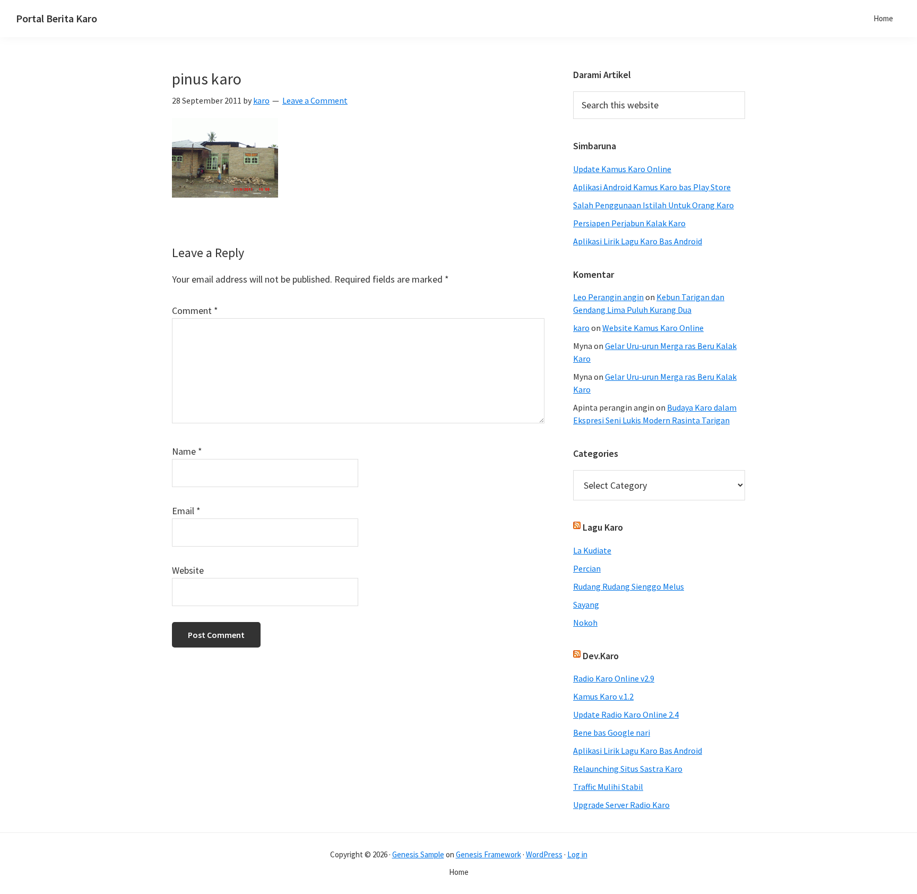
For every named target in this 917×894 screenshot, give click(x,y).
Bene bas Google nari (611, 732)
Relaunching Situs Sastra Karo (627, 768)
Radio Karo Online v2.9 (613, 678)
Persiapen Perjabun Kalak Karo (629, 223)
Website (188, 570)
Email (186, 511)
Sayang (586, 604)
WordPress (544, 854)
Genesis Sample (418, 854)
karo (581, 327)
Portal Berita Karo (56, 18)
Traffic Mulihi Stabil (608, 786)
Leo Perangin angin (608, 297)
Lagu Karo (603, 527)
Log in (577, 854)
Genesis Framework (488, 854)
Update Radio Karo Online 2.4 (626, 714)
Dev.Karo (601, 656)
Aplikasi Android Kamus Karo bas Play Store (652, 187)
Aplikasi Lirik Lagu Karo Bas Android (637, 241)
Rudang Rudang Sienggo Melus (628, 586)
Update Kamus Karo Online (622, 169)
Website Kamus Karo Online (653, 327)
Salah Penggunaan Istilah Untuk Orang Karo (653, 205)
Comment (195, 310)
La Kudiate (592, 550)
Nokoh (585, 622)
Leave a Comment (315, 100)
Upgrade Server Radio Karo (621, 804)
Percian (587, 568)
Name (187, 451)
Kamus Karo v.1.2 (603, 696)
